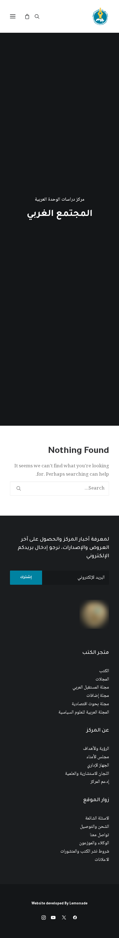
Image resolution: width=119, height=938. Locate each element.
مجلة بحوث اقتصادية (90, 704)
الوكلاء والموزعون (94, 843)
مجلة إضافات (97, 696)
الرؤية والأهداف (96, 749)
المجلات (102, 679)
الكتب (104, 671)
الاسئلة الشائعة (97, 819)
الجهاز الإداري (98, 766)
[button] (12, 16)
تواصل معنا (99, 835)
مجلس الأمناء (97, 757)
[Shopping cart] (30, 16)
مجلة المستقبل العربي (91, 688)
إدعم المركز (99, 782)
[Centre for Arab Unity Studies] (100, 16)
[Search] (40, 16)
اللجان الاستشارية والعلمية (87, 774)
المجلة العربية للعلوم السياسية (83, 712)
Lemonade (78, 904)
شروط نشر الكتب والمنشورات (84, 852)
